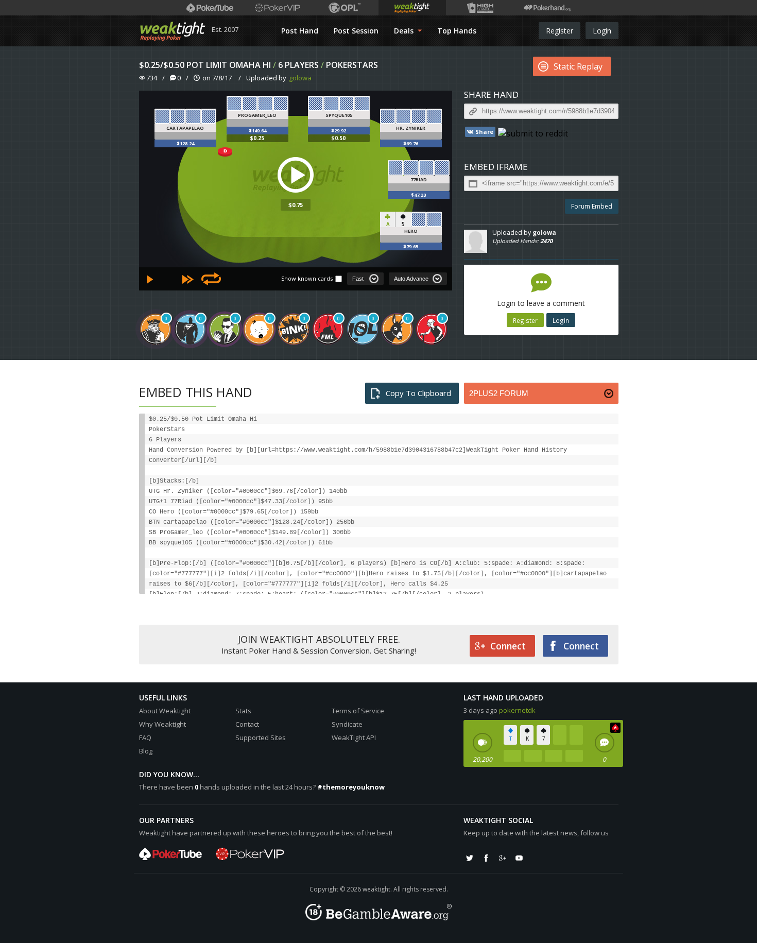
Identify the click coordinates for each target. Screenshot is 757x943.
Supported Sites (260, 737)
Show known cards (307, 278)
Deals (405, 31)
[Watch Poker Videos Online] (210, 7)
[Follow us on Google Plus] (502, 858)
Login (602, 31)
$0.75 (295, 205)
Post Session (356, 31)
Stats (243, 710)
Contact (247, 724)
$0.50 (339, 138)
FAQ (145, 737)
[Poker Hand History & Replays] (547, 7)
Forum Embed (591, 206)
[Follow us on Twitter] (469, 858)
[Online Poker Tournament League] (344, 7)
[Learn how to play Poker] (277, 7)
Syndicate (347, 724)
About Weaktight (165, 710)
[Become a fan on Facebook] (486, 858)
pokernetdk (517, 710)
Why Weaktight (162, 724)
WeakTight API (354, 737)
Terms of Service (358, 710)
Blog (145, 751)
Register (559, 31)
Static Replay (578, 66)
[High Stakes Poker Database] (479, 7)
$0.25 (257, 138)
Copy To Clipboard (418, 393)
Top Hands (456, 31)
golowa (300, 77)
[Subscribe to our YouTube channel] (519, 858)
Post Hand (299, 31)
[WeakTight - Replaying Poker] (173, 31)
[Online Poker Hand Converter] (412, 7)
